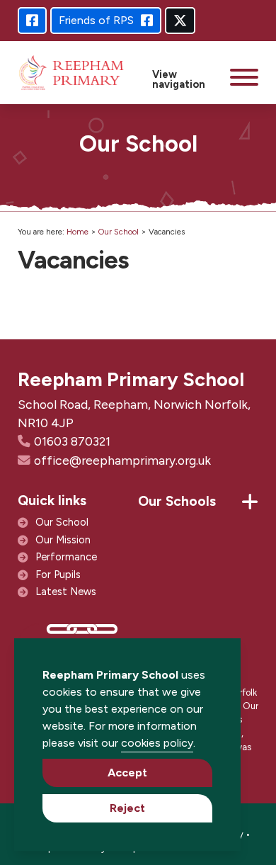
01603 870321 (72, 441)
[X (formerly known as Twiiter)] (180, 20)
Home (77, 232)
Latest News (65, 591)
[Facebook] (32, 20)
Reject (127, 808)
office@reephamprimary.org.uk (122, 460)
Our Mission (63, 539)
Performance (66, 556)
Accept (127, 772)
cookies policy (157, 743)
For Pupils (58, 574)
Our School (118, 232)
